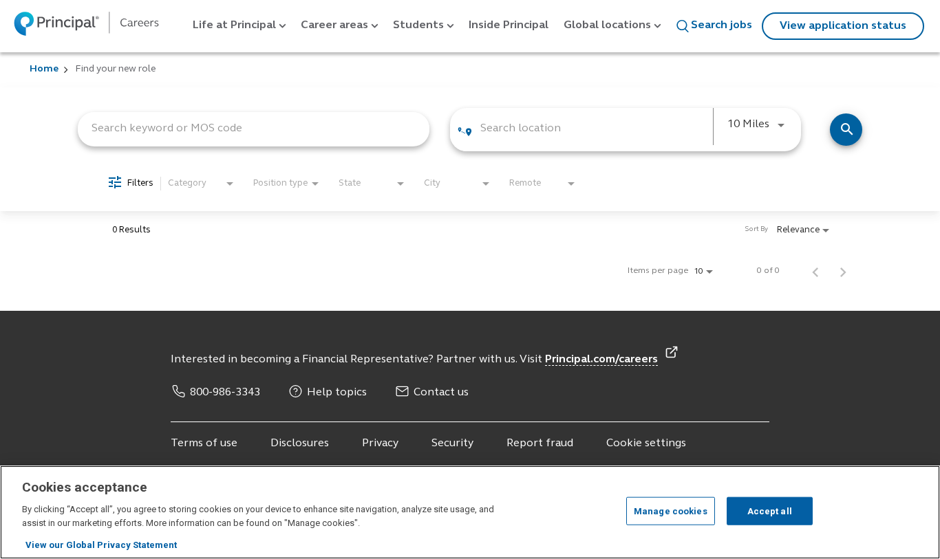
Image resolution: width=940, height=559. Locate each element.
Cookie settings (646, 443)
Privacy (380, 443)
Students (418, 25)
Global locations (607, 25)
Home (44, 69)
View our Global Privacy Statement (101, 545)
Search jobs (721, 25)
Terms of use (204, 443)
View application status (843, 26)
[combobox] (254, 128)
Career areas (334, 25)
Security (452, 443)
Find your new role (115, 69)
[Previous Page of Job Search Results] (815, 271)
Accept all (769, 510)
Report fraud (539, 443)
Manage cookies (670, 510)
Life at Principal (234, 25)
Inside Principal (508, 25)
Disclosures (299, 443)
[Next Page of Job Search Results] (843, 271)
